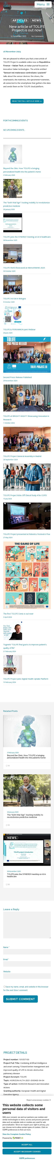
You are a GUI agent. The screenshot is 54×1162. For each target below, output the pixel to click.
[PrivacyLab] (17, 1138)
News (36, 20)
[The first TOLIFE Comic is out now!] (27, 576)
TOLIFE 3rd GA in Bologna (14, 298)
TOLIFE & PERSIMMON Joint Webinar (19, 329)
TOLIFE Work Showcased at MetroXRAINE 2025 (24, 267)
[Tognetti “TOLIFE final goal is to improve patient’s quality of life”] (12, 632)
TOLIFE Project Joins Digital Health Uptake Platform (25, 679)
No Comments (37, 36)
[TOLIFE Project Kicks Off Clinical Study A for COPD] (27, 478)
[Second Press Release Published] (27, 356)
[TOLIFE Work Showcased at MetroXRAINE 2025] (12, 255)
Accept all (27, 1145)
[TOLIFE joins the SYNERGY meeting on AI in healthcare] (12, 224)
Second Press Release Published (17, 377)
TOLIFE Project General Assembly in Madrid (22, 456)
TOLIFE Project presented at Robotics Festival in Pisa (26, 534)
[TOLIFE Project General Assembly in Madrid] (27, 441)
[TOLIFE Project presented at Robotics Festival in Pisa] (27, 517)
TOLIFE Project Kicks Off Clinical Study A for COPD (25, 495)
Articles (20, 20)
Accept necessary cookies (27, 1152)
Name (6, 947)
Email (6, 959)
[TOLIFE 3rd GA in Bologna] (12, 286)
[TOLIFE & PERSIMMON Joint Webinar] (12, 317)
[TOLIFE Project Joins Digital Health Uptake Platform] (12, 666)
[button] (43, 4)
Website (6, 972)
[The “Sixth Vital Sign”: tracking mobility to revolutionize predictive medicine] (12, 190)
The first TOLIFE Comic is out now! (18, 613)
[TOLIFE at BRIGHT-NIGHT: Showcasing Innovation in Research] (27, 399)
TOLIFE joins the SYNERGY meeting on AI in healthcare (27, 237)
